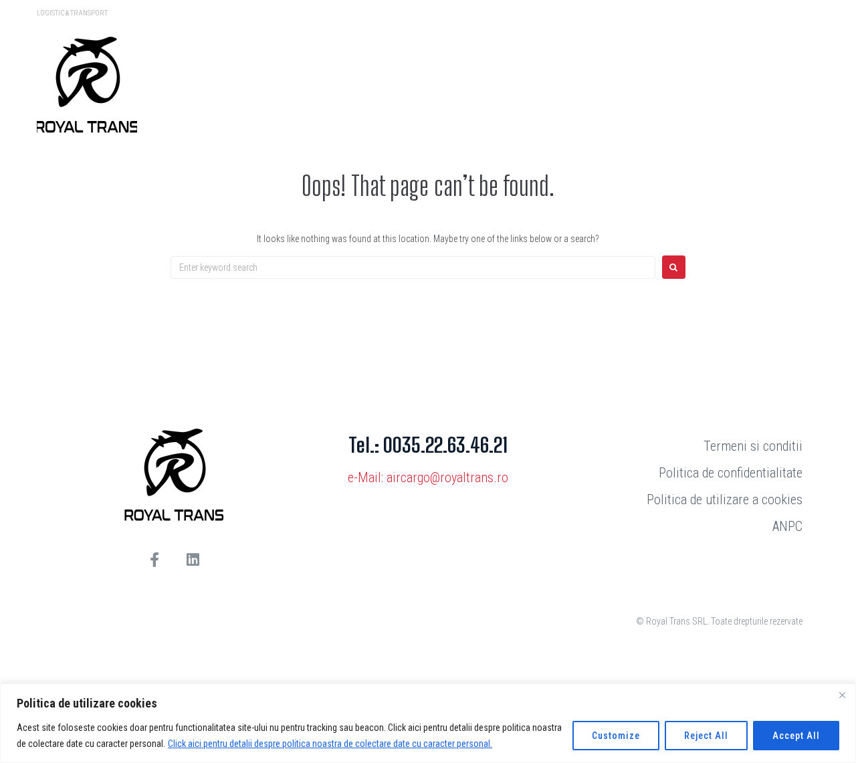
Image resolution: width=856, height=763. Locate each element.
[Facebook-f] (154, 559)
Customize (616, 735)
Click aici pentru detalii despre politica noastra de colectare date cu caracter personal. (330, 743)
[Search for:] (413, 267)
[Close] (842, 695)
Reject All (706, 735)
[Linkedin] (192, 559)
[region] (428, 723)
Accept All (796, 735)
